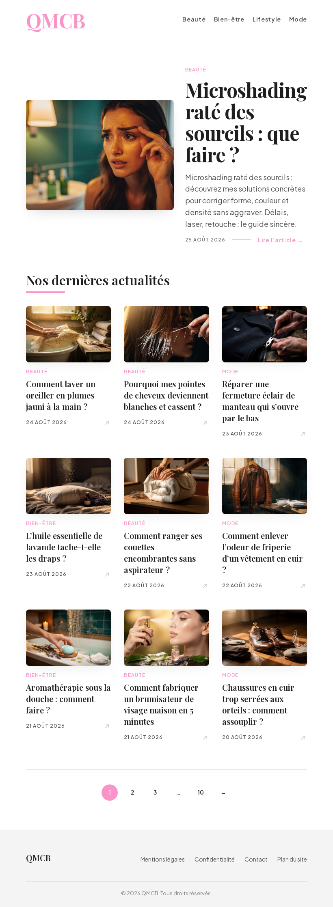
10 (201, 792)
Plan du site (292, 859)
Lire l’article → (280, 240)
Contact (256, 859)
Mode (298, 19)
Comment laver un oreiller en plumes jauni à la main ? (60, 395)
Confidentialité (215, 859)
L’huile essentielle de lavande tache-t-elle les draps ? (64, 547)
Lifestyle (267, 19)
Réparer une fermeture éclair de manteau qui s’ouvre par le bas (260, 400)
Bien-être (229, 19)
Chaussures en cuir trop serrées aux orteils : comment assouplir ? (258, 704)
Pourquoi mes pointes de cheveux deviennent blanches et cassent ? (166, 395)
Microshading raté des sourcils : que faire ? (246, 122)
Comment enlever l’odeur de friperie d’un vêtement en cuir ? (262, 552)
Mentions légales (163, 859)
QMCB (55, 20)
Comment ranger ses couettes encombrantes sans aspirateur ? (163, 552)
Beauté (193, 19)
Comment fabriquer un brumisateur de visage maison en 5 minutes (161, 704)
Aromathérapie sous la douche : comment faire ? (68, 698)
